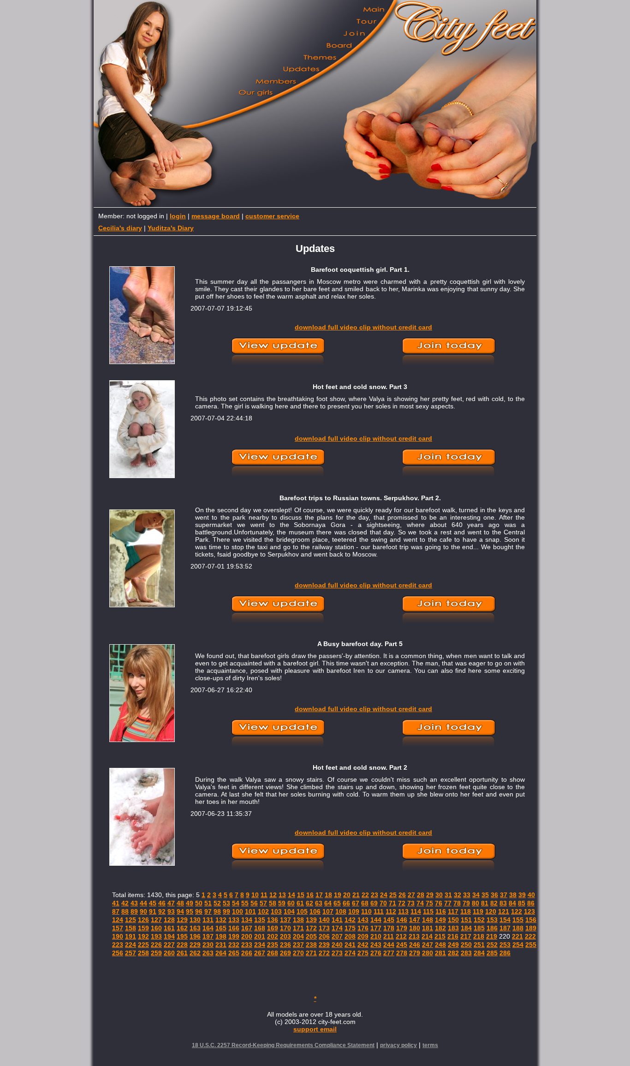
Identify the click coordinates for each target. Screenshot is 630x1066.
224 (130, 944)
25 (393, 894)
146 (401, 919)
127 (156, 919)
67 (355, 903)
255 (530, 944)
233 (246, 944)
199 (233, 936)
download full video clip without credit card (363, 327)
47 (171, 903)
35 (485, 894)
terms (430, 1045)
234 (259, 944)
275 (362, 953)
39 (522, 894)
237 (298, 944)
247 (427, 944)
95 (189, 911)
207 (337, 936)
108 (340, 911)
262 (195, 953)
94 (180, 911)
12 (273, 894)
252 (492, 944)
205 (311, 936)
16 (310, 894)
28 (420, 894)
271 (311, 953)
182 (440, 928)
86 (531, 903)
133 (233, 919)
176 (362, 928)
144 (375, 919)
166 (233, 928)
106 (315, 911)
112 (391, 911)
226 (156, 944)
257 (130, 953)
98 (217, 911)
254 (517, 944)
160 (156, 928)
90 (143, 911)
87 (115, 911)
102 (263, 911)
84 (512, 903)
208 (350, 936)
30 (439, 894)
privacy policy (398, 1045)
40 (531, 894)
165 (220, 928)
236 (285, 944)
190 (117, 936)
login (178, 216)
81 (484, 903)
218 (478, 936)
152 (479, 919)
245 (401, 944)
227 (169, 944)
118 (465, 911)
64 (328, 903)
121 (503, 911)
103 (276, 911)
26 (402, 894)
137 (285, 919)
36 (494, 894)
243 (375, 944)
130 (195, 919)
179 (401, 928)
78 (457, 903)
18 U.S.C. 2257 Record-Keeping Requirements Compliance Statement (283, 1045)
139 (311, 919)
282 (453, 953)
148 (427, 919)
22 (365, 894)
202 (272, 936)
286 (505, 953)
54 (235, 903)
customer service (272, 216)
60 (291, 903)
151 (466, 919)
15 (300, 894)
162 (182, 928)
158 (130, 928)
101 (250, 911)
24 (383, 894)
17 (319, 894)
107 (327, 911)
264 (220, 953)
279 (414, 953)
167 (246, 928)
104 (289, 911)
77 (448, 903)
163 (195, 928)
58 (272, 903)
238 (311, 944)
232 (233, 944)
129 (182, 919)
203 (285, 936)
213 (414, 936)
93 (171, 911)
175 (350, 928)
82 (494, 903)
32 (457, 894)
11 (264, 894)
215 (440, 936)
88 (125, 911)
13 (282, 894)
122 (516, 911)
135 (259, 919)
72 (401, 903)
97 (208, 911)
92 (162, 911)
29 (430, 894)
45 (152, 903)
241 (350, 944)
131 (208, 919)
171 (298, 928)
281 (440, 953)
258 (143, 953)
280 (427, 953)
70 (383, 903)
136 (272, 919)
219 (491, 936)
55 (245, 903)
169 (272, 928)
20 (347, 894)
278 (401, 953)
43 (134, 903)
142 (350, 919)
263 (208, 953)
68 (364, 903)
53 (226, 903)
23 (374, 894)
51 (208, 903)
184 (466, 928)
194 (169, 936)
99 (226, 911)
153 (492, 919)
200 (246, 936)
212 (401, 936)
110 (366, 911)
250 (466, 944)
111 (379, 911)
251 (479, 944)
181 (427, 928)
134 (246, 919)
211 (388, 936)
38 (513, 894)
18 (328, 894)
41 (115, 903)
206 (324, 936)
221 (517, 936)
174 (337, 928)
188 (517, 928)
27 (411, 894)
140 (324, 919)
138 (298, 919)
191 (130, 936)
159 (143, 928)
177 (375, 928)
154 (505, 919)
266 (246, 953)
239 (324, 944)
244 (388, 944)
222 (530, 936)
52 (217, 903)
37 (503, 894)
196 (195, 936)
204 (298, 936)
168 (259, 928)
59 (281, 903)
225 (143, 944)
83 (503, 903)
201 (259, 936)
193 (156, 936)
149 (440, 919)
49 (189, 903)
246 (414, 944)
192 (143, 936)
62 (309, 903)
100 (237, 911)
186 (492, 928)
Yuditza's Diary (171, 228)
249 (453, 944)
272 (324, 953)
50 (198, 903)
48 (180, 903)
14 (291, 894)
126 (143, 919)
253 (505, 944)
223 (117, 944)
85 (521, 903)
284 (479, 953)
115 (428, 911)
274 (350, 953)
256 (117, 953)
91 (152, 911)
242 (362, 944)
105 (302, 911)
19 (337, 894)
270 (298, 953)
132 (220, 919)
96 (198, 911)
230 (208, 944)
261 (182, 953)
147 (414, 919)
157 (117, 928)
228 (182, 944)
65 (337, 903)
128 (169, 919)
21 (356, 894)
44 (143, 903)
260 (169, 953)
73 (411, 903)
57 (263, 903)
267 (259, 953)
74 (420, 903)
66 (346, 903)
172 (311, 928)
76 (438, 903)
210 (375, 936)
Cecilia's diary (120, 228)
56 (254, 903)
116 (440, 911)
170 (285, 928)
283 (466, 953)
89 (134, 911)
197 (208, 936)
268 (272, 953)
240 (337, 944)
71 (392, 903)
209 (362, 936)
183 (453, 928)
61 (300, 903)
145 (388, 919)
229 (195, 944)
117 (453, 911)
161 (169, 928)
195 (182, 936)
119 (478, 911)
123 (529, 911)
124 (117, 919)
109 (353, 911)
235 (272, 944)
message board (215, 216)
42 (125, 903)
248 (440, 944)
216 (452, 936)
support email (315, 1029)
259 (156, 953)
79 (466, 903)
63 (318, 903)
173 (324, 928)
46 (162, 903)
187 (505, 928)
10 (255, 894)
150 (453, 919)
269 (285, 953)
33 (466, 894)
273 (337, 953)
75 (429, 903)
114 (415, 911)
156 (530, 919)
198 (220, 936)
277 (388, 953)
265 (233, 953)
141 (337, 919)
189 (530, 928)
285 (492, 953)
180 (414, 928)
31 (448, 894)
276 (375, 953)
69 (374, 903)
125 (130, 919)
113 (403, 911)
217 (465, 936)
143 (362, 919)
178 (388, 928)
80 (475, 903)
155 (517, 919)
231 (220, 944)
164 (208, 928)
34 (476, 894)
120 (490, 911)
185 (479, 928)
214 (427, 936)
